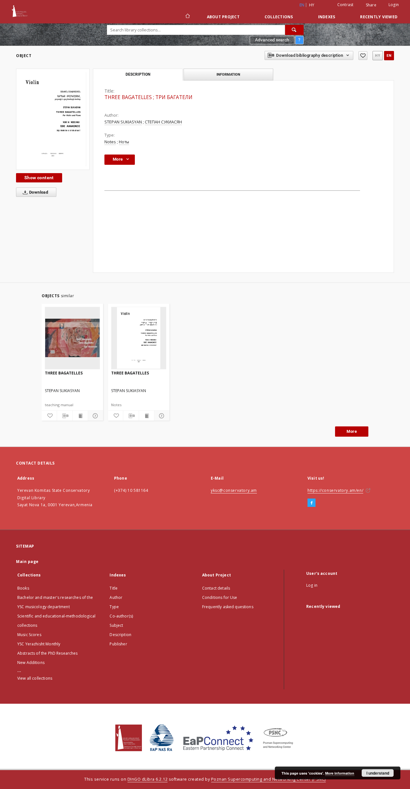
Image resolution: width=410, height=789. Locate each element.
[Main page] (187, 17)
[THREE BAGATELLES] (53, 119)
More (352, 431)
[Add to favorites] (362, 55)
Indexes (326, 17)
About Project (223, 17)
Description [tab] (138, 74)
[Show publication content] (80, 416)
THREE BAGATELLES (64, 373)
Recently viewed (379, 17)
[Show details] (94, 416)
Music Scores (29, 634)
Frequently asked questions (227, 606)
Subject (116, 625)
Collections (279, 17)
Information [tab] (228, 74)
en (389, 56)
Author (116, 597)
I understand (377, 773)
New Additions (31, 662)
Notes (110, 142)
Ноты (124, 142)
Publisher (118, 644)
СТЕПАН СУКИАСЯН (163, 122)
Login (394, 4)
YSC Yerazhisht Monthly (38, 644)
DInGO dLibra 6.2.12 (147, 779)
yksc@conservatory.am (234, 490)
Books (23, 588)
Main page (27, 561)
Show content (39, 177)
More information (339, 773)
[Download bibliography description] (64, 416)
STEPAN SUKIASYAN (123, 122)
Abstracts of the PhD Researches (47, 653)
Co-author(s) (121, 616)
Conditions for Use (219, 597)
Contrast (345, 4)
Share (371, 5)
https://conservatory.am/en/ (335, 490)
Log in (311, 585)
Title (114, 588)
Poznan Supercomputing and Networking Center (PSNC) (268, 779)
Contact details (216, 588)
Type (114, 606)
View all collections (34, 678)
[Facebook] (312, 503)
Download (38, 192)
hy (312, 5)
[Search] (294, 30)
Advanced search (272, 39)
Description (120, 634)
